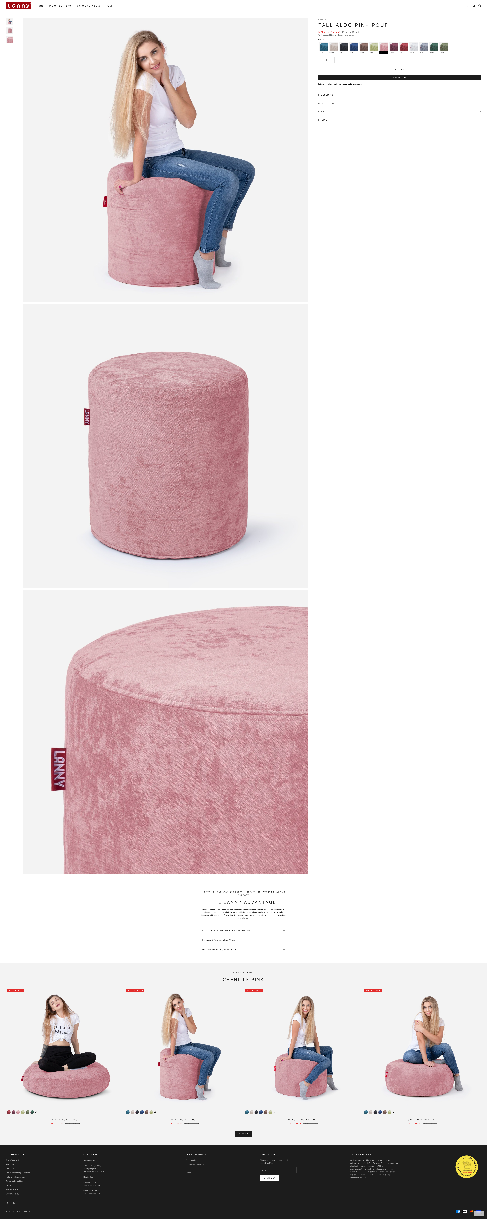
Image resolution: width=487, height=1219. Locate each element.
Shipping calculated (337, 35)
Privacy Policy (12, 1189)
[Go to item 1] (9, 21)
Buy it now (399, 77)
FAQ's (8, 1185)
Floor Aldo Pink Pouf (65, 1120)
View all (243, 1134)
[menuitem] (40, 5)
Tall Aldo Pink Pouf (184, 1120)
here (102, 1171)
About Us (10, 1164)
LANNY (322, 19)
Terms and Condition (14, 1181)
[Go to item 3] (9, 39)
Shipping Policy (12, 1194)
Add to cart (399, 70)
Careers (189, 1173)
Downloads (190, 1168)
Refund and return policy (16, 1177)
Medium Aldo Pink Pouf (303, 1120)
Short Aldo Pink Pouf (422, 1120)
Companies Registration (195, 1164)
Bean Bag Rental (192, 1160)
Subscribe (269, 1178)
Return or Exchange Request (18, 1173)
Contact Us (10, 1168)
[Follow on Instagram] (14, 1202)
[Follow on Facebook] (7, 1202)
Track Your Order (13, 1160)
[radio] (323, 48)
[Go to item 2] (9, 30)
